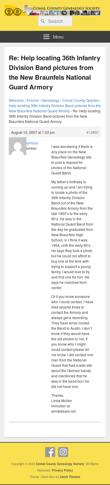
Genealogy (50, 100)
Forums (33, 100)
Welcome (16, 100)
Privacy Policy (62, 470)
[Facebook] (50, 452)
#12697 (93, 132)
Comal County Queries (80, 100)
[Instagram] (63, 452)
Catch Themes (70, 477)
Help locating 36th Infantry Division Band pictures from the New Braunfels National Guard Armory (55, 108)
